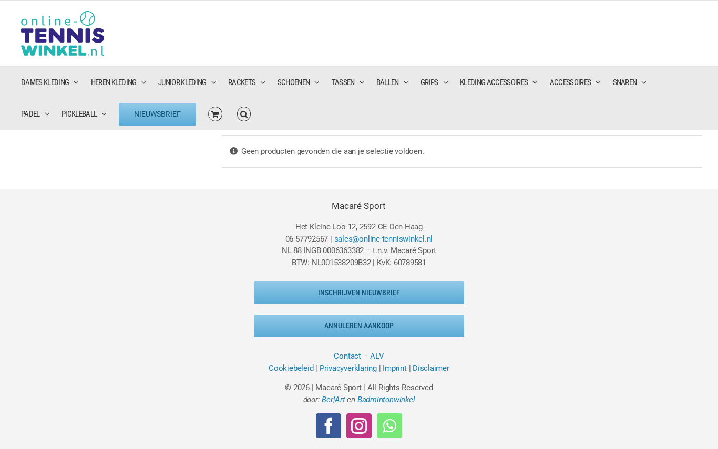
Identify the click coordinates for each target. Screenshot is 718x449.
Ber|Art (333, 399)
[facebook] (328, 425)
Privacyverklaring (348, 368)
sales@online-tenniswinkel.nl (383, 239)
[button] (244, 114)
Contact (347, 356)
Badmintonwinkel (386, 399)
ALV (377, 356)
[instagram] (359, 425)
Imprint (394, 368)
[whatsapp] (389, 425)
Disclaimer (431, 368)
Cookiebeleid (291, 368)
